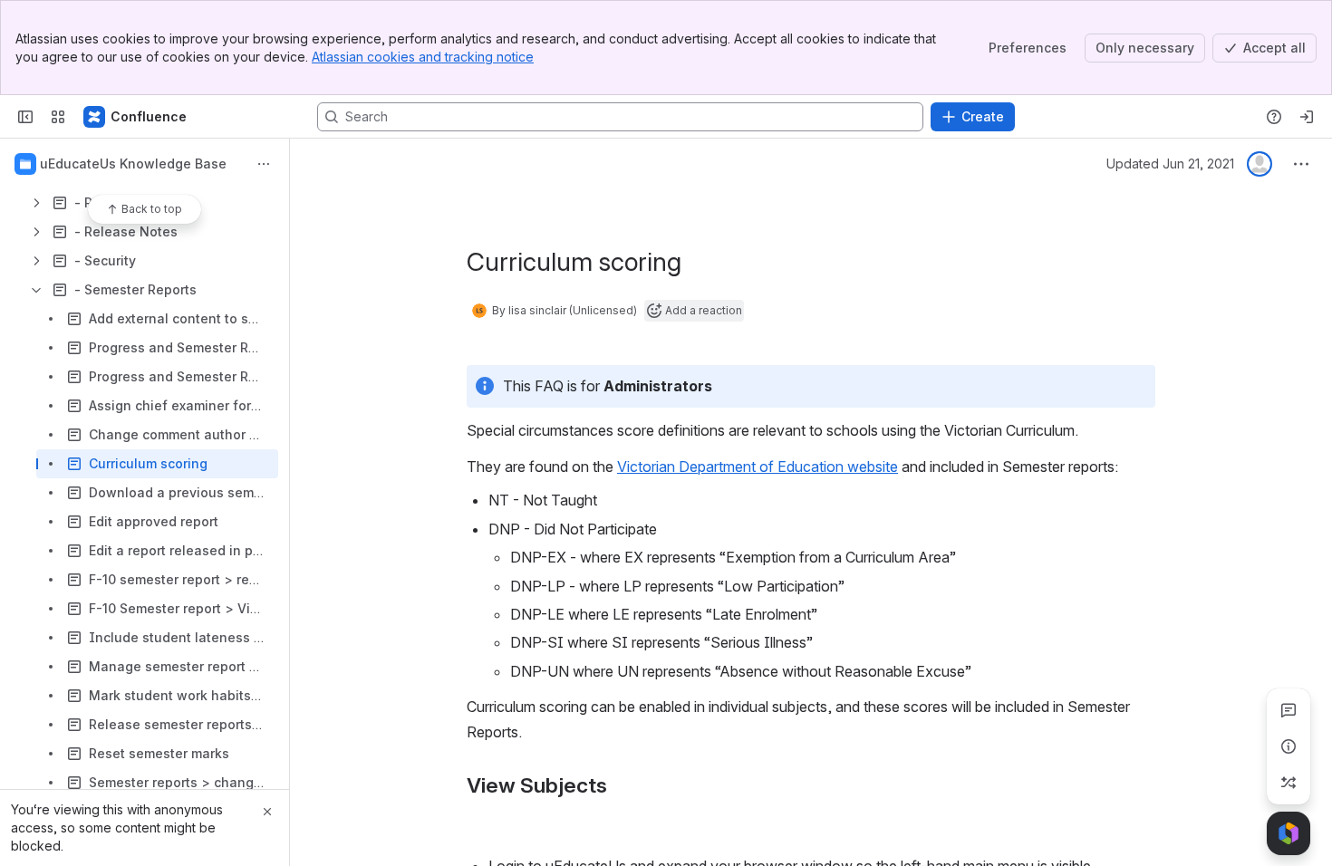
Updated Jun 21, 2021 (1170, 163)
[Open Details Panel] (1288, 746)
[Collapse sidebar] (25, 116)
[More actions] (264, 164)
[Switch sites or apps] (57, 116)
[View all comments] (1288, 710)
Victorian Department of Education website (757, 466)
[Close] (267, 812)
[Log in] (1306, 116)
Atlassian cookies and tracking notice (423, 56)
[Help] (1274, 116)
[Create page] (1288, 782)
